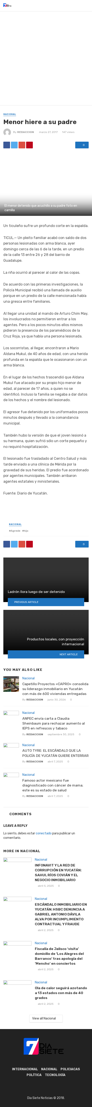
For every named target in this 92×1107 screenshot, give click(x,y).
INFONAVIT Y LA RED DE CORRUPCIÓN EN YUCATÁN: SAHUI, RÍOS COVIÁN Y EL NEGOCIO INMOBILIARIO (58, 872)
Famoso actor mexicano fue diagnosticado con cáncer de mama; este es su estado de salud (52, 785)
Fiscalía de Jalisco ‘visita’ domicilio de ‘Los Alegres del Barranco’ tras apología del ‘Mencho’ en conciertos (59, 956)
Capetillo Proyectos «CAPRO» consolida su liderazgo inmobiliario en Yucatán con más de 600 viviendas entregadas (55, 689)
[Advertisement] (46, 59)
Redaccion (25, 132)
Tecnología (55, 1075)
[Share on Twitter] (14, 145)
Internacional (25, 1069)
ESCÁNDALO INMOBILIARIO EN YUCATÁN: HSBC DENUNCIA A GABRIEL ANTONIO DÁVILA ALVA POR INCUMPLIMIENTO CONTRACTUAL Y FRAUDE (61, 914)
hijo (26, 530)
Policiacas (70, 1069)
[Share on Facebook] (6, 145)
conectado (44, 833)
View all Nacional (44, 1018)
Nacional (9, 114)
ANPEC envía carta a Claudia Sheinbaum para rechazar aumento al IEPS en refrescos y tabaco (53, 723)
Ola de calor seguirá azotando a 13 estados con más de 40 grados (61, 993)
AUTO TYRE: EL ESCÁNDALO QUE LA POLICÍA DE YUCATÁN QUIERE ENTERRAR (55, 753)
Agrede (15, 530)
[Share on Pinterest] (29, 145)
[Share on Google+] (22, 145)
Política (34, 1075)
